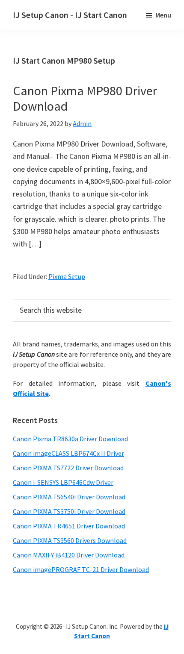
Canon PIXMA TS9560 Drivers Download (70, 540)
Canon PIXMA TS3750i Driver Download (69, 511)
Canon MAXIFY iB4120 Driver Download (69, 555)
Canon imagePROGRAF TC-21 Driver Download (81, 569)
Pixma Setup (66, 276)
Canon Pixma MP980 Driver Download (85, 98)
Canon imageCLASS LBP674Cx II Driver (68, 453)
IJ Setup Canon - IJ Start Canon (70, 14)
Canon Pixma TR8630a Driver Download (70, 438)
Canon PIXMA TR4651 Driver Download (69, 526)
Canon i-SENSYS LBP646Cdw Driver (63, 482)
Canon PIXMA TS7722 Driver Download (68, 467)
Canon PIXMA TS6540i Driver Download (69, 497)
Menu (163, 15)
